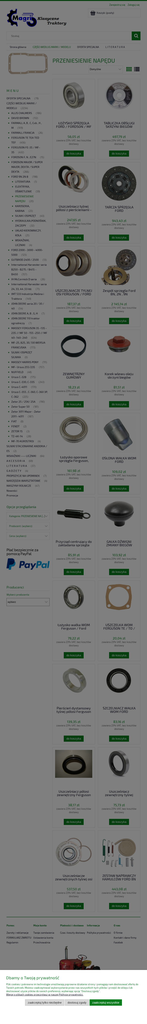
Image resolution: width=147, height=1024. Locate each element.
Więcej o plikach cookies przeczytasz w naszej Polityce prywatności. (44, 994)
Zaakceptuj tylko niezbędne (45, 1002)
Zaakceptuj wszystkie (105, 1002)
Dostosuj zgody (77, 1002)
